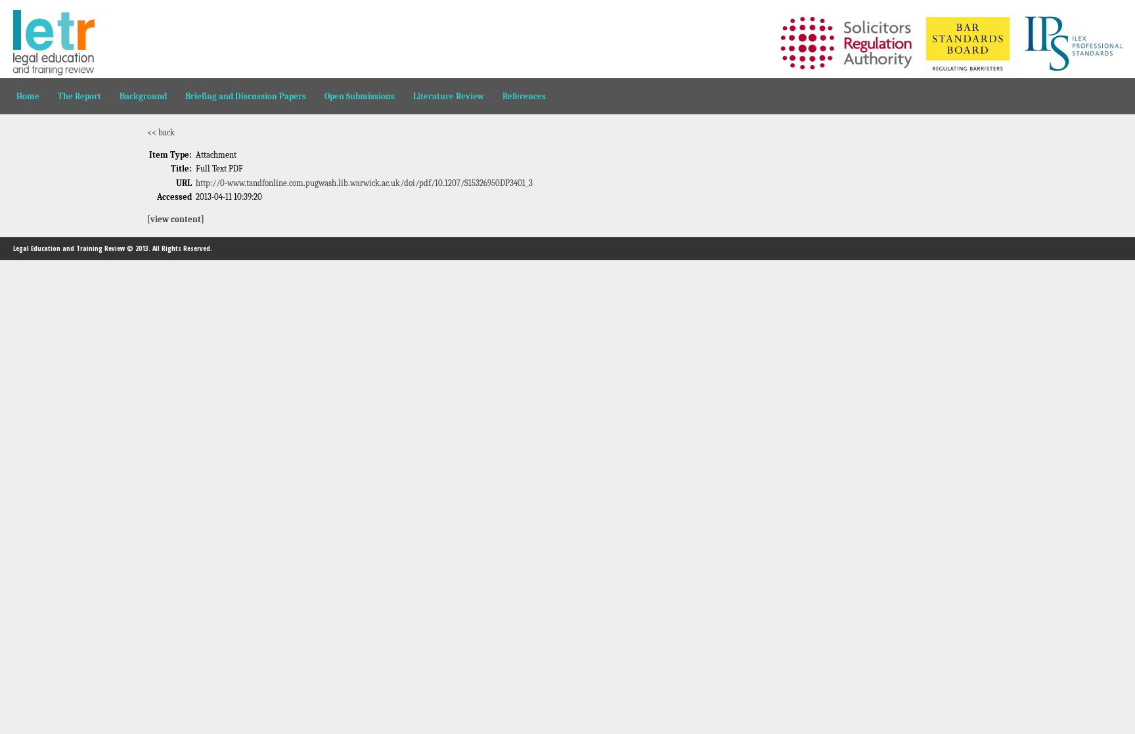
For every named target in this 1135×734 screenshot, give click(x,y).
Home (27, 96)
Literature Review (448, 96)
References (524, 96)
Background (143, 96)
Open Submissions (359, 96)
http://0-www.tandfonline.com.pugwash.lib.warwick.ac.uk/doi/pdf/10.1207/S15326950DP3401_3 (364, 183)
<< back (161, 132)
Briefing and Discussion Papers (245, 96)
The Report (79, 96)
